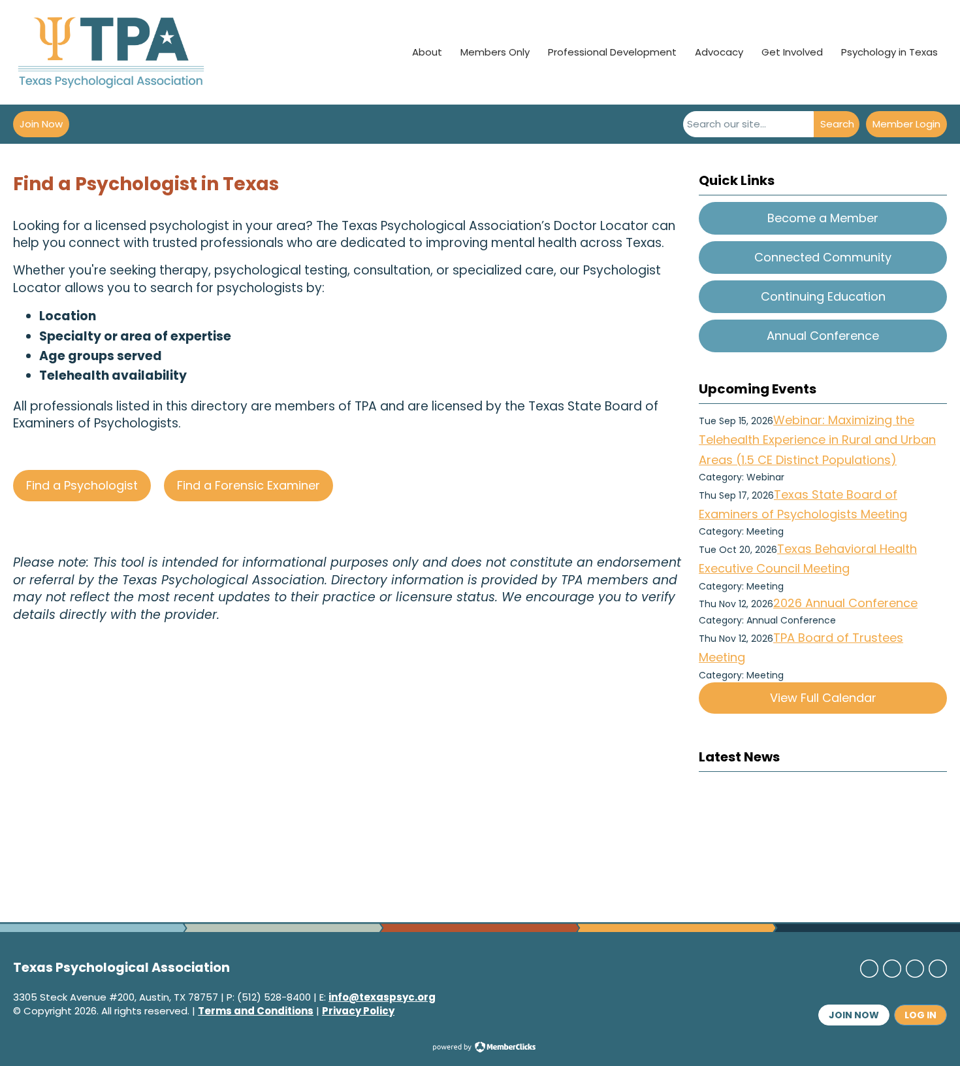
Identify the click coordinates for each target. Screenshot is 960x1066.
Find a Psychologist (82, 485)
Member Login (906, 124)
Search (837, 124)
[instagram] (938, 968)
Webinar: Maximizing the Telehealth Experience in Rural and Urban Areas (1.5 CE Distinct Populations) (817, 440)
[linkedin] (915, 968)
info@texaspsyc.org (382, 997)
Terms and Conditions (255, 1011)
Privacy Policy (358, 1011)
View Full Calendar (823, 698)
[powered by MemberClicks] (480, 1048)
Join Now (41, 124)
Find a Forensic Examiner (248, 485)
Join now (854, 1015)
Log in (920, 1015)
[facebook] (869, 968)
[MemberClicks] (111, 52)
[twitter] (892, 968)
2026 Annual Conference (845, 603)
